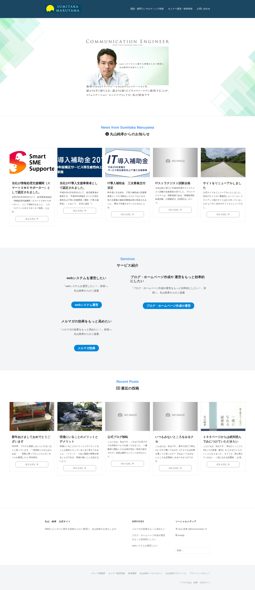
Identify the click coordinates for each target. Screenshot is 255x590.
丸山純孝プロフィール (176, 573)
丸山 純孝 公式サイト (198, 582)
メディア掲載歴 (98, 573)
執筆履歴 (132, 573)
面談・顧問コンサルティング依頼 (147, 8)
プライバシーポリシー (199, 573)
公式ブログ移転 (117, 436)
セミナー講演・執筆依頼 (180, 8)
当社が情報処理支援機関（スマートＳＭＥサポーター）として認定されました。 (31, 188)
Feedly (180, 535)
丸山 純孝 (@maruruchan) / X (192, 529)
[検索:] (192, 550)
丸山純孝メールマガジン (151, 573)
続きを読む (30, 219)
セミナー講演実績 (116, 573)
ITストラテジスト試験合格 (172, 183)
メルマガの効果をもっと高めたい (148, 529)
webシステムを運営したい (145, 545)
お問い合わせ (203, 8)
